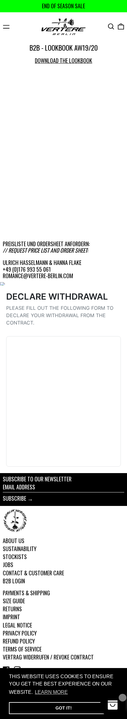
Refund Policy (19, 641)
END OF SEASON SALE (63, 6)
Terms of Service (22, 649)
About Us (13, 541)
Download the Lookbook (63, 60)
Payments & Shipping (26, 593)
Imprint (11, 617)
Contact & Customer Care (33, 573)
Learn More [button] (51, 692)
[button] (111, 26)
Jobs (8, 565)
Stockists (15, 557)
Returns (12, 609)
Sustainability (19, 549)
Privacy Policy (20, 633)
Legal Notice (17, 625)
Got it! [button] (63, 707)
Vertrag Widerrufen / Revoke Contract (48, 657)
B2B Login (14, 581)
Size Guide (14, 601)
